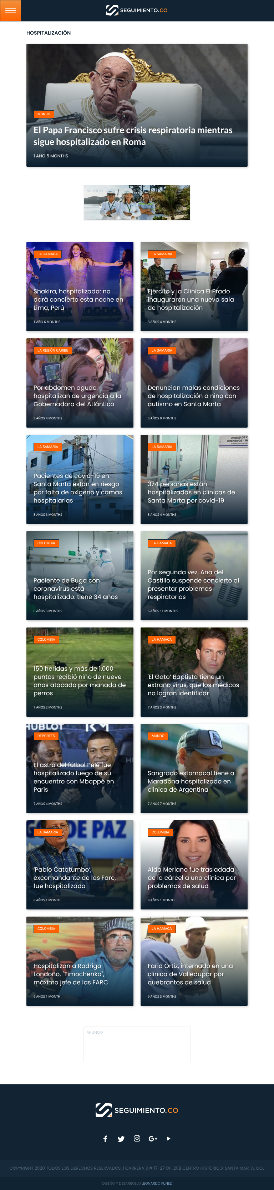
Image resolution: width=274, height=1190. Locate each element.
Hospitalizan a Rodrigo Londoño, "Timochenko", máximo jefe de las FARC (71, 974)
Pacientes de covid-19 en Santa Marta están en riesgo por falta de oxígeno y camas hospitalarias (78, 488)
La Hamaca (47, 254)
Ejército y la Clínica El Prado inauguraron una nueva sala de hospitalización (191, 299)
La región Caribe (52, 351)
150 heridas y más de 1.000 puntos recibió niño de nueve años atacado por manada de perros (80, 680)
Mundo (43, 114)
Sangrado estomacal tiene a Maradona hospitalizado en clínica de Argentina (191, 781)
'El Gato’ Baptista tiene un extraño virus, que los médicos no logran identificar (193, 684)
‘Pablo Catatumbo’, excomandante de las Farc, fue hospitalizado (75, 877)
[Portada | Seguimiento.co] (137, 1109)
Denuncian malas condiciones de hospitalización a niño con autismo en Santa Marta (194, 395)
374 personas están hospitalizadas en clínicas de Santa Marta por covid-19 (191, 492)
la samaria (162, 254)
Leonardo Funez (157, 1183)
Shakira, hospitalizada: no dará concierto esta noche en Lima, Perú (78, 299)
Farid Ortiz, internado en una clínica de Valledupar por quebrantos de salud (190, 974)
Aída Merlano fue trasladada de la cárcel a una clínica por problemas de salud (192, 877)
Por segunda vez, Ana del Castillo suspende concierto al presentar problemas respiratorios (193, 584)
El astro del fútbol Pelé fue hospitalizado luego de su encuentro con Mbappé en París (74, 777)
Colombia (46, 543)
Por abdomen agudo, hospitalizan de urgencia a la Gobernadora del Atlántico (77, 395)
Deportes (46, 736)
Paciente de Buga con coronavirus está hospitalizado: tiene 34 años (76, 588)
